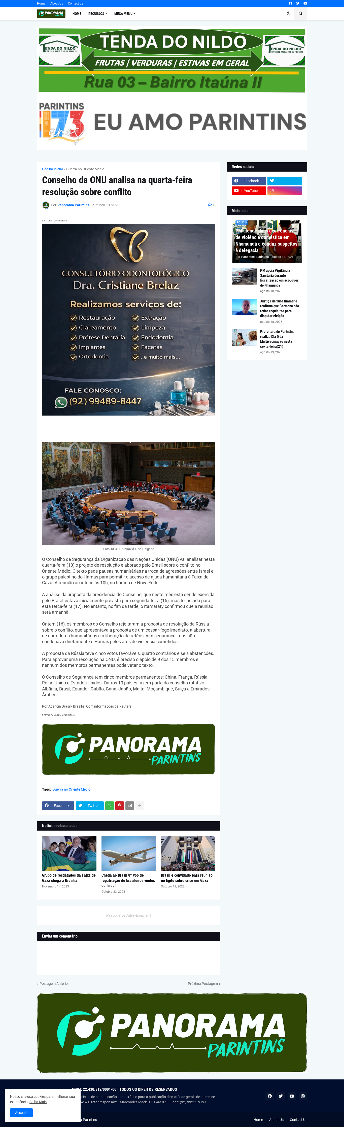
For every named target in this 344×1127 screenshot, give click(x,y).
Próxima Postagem (203, 984)
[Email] (129, 805)
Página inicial (52, 169)
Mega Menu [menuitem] (123, 14)
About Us (56, 3)
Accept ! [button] (21, 1113)
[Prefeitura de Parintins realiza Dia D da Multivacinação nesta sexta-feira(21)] (244, 337)
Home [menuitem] (77, 14)
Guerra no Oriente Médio (85, 169)
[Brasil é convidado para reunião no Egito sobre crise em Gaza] (188, 853)
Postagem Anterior (54, 984)
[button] (288, 13)
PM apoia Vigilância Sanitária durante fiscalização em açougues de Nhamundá (279, 278)
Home (41, 3)
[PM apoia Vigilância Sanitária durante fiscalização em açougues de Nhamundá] (244, 276)
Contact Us (75, 3)
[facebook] (290, 3)
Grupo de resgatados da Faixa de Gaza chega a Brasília (69, 878)
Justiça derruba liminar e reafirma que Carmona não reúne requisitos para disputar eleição (279, 308)
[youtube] (305, 3)
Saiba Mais (38, 1102)
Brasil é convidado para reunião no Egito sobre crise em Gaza (187, 878)
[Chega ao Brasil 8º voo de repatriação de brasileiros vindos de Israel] (128, 853)
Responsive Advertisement (128, 915)
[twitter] (297, 3)
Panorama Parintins (81, 1120)
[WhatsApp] (109, 805)
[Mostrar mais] (139, 805)
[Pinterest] (119, 805)
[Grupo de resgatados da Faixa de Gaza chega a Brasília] (69, 853)
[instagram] (284, 190)
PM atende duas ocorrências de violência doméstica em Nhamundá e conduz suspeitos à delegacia (266, 240)
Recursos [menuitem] (96, 14)
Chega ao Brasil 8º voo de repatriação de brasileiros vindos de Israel (128, 880)
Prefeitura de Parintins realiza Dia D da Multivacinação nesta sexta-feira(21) (277, 339)
